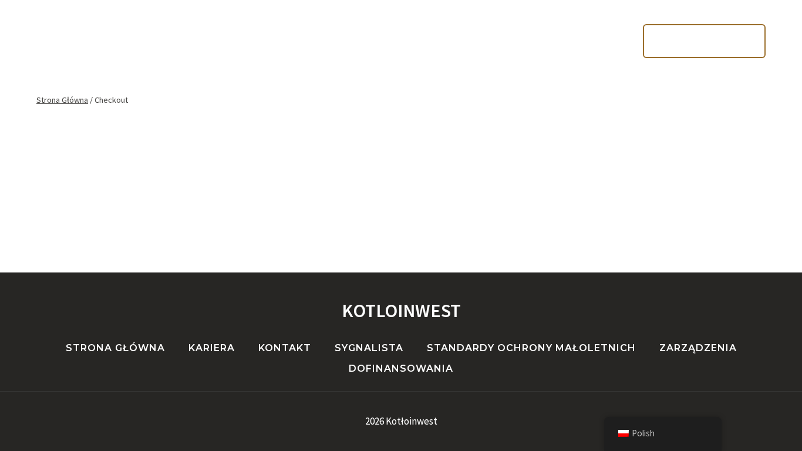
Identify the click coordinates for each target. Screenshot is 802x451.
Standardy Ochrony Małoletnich (531, 348)
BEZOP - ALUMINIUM (704, 40)
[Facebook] (46, 41)
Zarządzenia (698, 348)
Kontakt (497, 91)
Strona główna (328, 91)
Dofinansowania (401, 368)
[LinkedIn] (72, 41)
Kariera (424, 91)
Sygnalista (369, 348)
